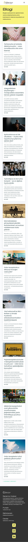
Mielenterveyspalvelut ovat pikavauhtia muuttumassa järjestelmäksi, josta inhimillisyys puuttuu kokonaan (13, 411)
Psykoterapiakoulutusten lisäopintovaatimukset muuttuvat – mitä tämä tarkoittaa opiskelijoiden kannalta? (14, 364)
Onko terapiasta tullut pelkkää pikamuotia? (13, 457)
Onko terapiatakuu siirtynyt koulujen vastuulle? (11, 269)
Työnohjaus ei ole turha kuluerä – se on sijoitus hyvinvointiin (13, 181)
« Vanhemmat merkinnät (9, 481)
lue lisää (6, 66)
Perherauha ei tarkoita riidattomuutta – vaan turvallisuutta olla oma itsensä (13, 47)
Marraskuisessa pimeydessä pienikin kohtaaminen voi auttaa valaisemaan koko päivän (14, 225)
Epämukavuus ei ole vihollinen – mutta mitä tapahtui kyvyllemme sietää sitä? (13, 137)
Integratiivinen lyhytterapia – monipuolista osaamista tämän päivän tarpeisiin (14, 91)
